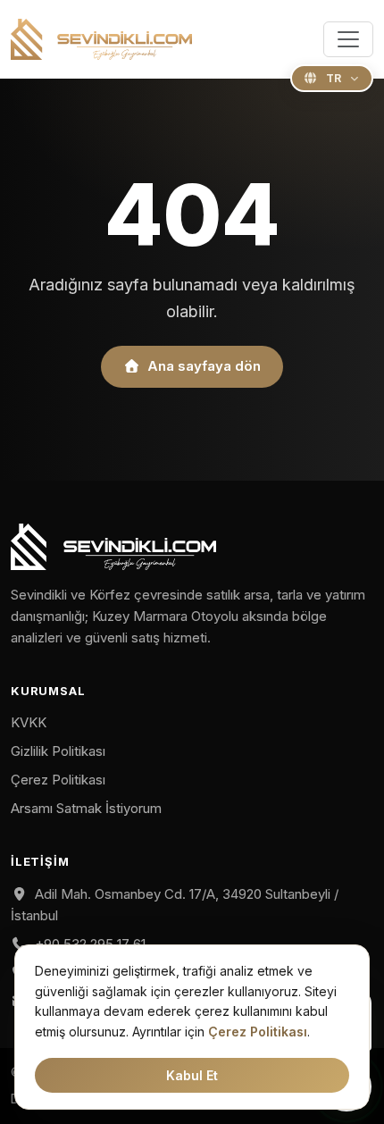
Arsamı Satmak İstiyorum (86, 808)
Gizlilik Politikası (58, 750)
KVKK (28, 722)
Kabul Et (192, 1075)
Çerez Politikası (58, 779)
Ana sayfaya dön (204, 365)
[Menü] (348, 39)
